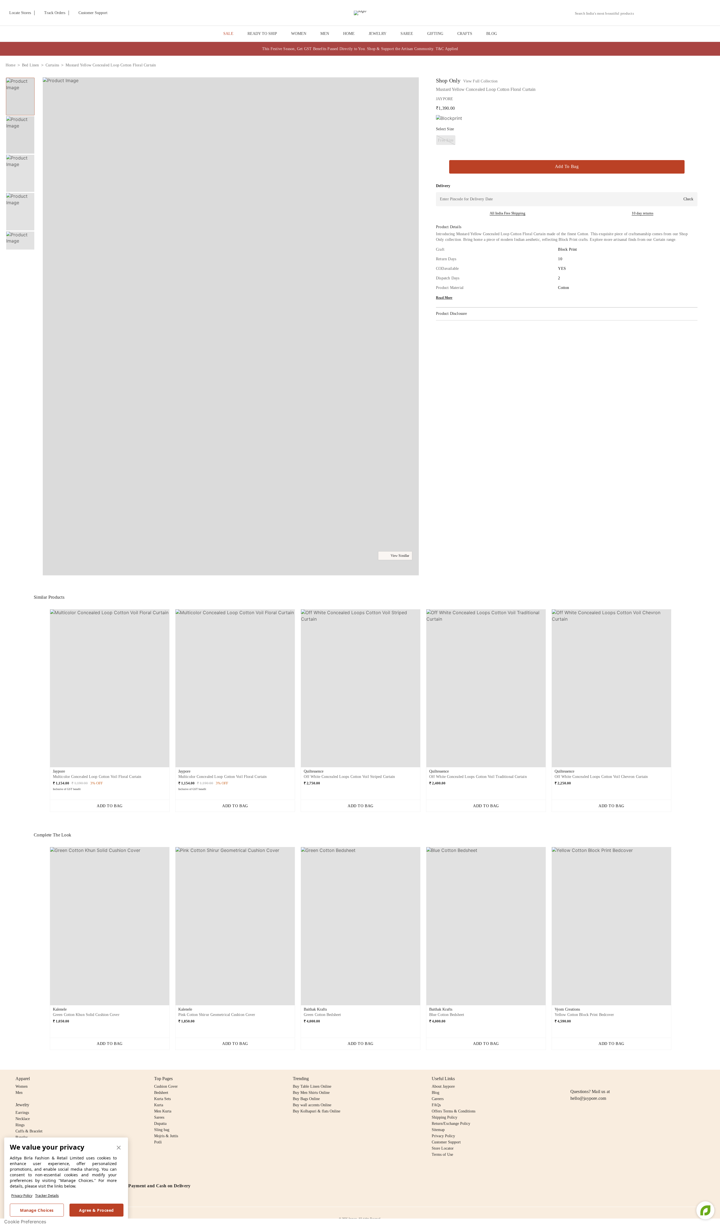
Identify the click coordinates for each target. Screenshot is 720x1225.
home (10, 65)
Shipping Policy (444, 1117)
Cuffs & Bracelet (28, 1131)
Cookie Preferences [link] (25, 1221)
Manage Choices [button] (36, 1210)
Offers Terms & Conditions (453, 1111)
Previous (20, 77)
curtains (52, 65)
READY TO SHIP (262, 34)
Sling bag (161, 1130)
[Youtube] (606, 1078)
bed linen (30, 65)
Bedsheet (161, 1093)
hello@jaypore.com (588, 1098)
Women (21, 1086)
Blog (435, 1093)
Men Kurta (162, 1111)
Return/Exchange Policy (451, 1123)
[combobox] (606, 13)
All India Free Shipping (507, 213)
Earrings (22, 1112)
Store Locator (443, 1148)
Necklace (22, 1119)
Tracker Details (47, 1195)
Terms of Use (442, 1154)
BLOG (491, 34)
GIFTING (435, 34)
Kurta (158, 1105)
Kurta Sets (162, 1099)
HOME (349, 34)
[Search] (641, 13)
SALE (228, 34)
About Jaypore (443, 1086)
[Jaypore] (360, 13)
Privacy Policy (21, 1195)
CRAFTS (464, 34)
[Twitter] (595, 1079)
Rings (19, 1125)
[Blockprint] (449, 118)
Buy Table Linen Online (312, 1086)
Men (18, 1093)
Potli (158, 1142)
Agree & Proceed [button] (96, 1210)
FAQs (436, 1105)
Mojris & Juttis (166, 1136)
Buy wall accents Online (312, 1105)
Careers (438, 1099)
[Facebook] (584, 1078)
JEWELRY (377, 34)
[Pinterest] (617, 1078)
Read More (444, 298)
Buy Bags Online (306, 1099)
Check (688, 199)
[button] (654, 13)
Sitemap (438, 1130)
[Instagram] (573, 1078)
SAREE (406, 34)
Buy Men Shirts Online (311, 1093)
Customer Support (446, 1142)
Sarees (159, 1117)
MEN (324, 34)
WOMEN (298, 34)
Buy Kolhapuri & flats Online (316, 1111)
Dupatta (160, 1123)
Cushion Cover (166, 1086)
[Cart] (683, 13)
